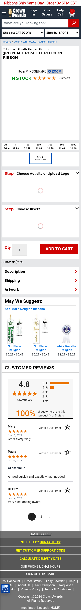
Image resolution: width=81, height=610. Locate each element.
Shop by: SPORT (57, 32)
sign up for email (40, 574)
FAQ (11, 585)
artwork (12, 289)
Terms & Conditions (58, 589)
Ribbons (6, 41)
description (15, 271)
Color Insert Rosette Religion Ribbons (35, 41)
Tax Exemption (45, 585)
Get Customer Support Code (40, 550)
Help (72, 581)
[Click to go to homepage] (17, 12)
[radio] (57, 383)
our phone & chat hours (40, 566)
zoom (56, 71)
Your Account (11, 581)
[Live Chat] (5, 589)
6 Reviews (28, 400)
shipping (12, 280)
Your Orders (47, 12)
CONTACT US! (50, 542)
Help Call (60, 12)
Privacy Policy (30, 589)
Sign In (33, 12)
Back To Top (40, 534)
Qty (8, 247)
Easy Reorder (55, 581)
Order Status (33, 581)
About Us (24, 585)
